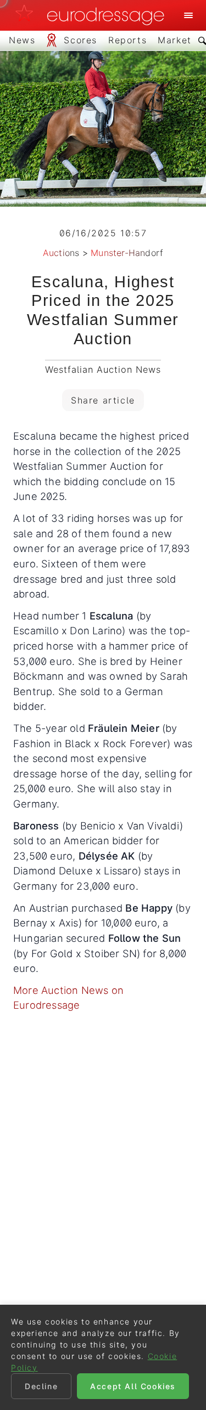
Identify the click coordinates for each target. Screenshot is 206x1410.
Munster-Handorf (127, 252)
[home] (92, 15)
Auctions (61, 252)
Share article (103, 400)
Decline (41, 1386)
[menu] (188, 15)
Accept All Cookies (133, 1386)
